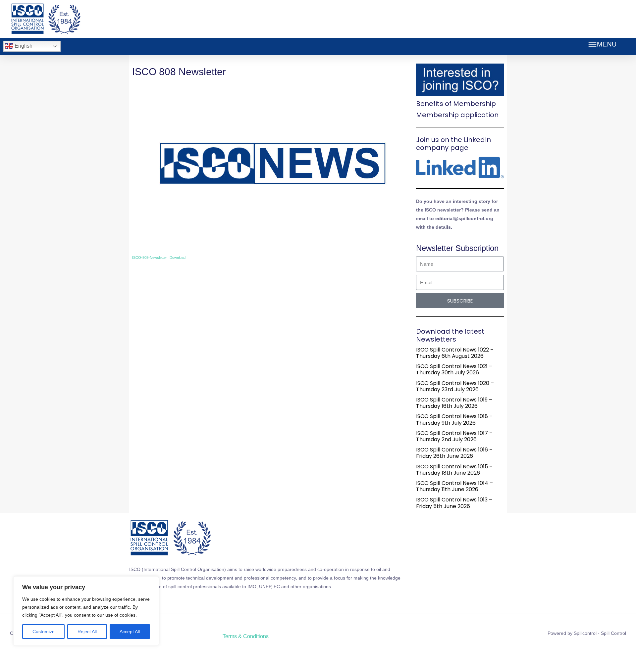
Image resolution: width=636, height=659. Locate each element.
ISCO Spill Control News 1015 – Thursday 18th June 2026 (454, 470)
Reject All (87, 631)
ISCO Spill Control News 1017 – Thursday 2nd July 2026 (454, 436)
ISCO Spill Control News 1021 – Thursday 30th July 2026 (454, 369)
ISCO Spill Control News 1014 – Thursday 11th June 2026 (454, 486)
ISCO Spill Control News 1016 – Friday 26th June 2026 (454, 453)
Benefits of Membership (456, 103)
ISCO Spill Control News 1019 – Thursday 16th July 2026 (454, 403)
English (22, 46)
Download (178, 257)
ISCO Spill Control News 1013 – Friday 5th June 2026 (454, 503)
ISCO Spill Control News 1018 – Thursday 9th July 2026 (454, 419)
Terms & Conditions (246, 636)
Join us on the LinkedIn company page (453, 143)
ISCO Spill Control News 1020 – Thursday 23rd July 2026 (455, 386)
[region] (86, 611)
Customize (43, 631)
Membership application (457, 114)
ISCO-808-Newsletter (149, 257)
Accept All (130, 631)
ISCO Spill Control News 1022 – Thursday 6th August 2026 (455, 353)
